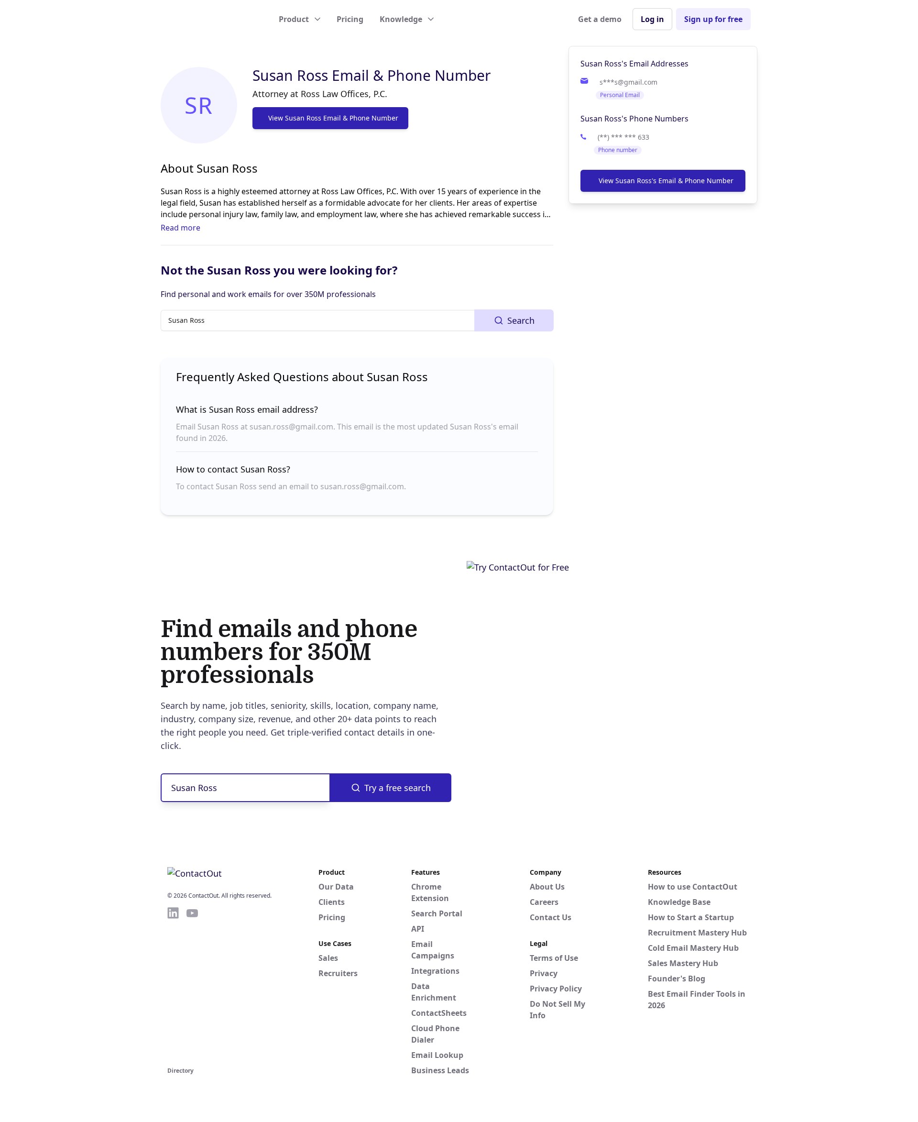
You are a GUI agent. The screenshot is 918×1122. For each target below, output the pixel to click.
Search (521, 320)
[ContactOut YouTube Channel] (192, 985)
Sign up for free (713, 19)
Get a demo (600, 19)
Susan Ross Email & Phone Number (371, 75)
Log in (652, 19)
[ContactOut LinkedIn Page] (173, 985)
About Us (547, 886)
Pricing (350, 19)
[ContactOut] (214, 19)
